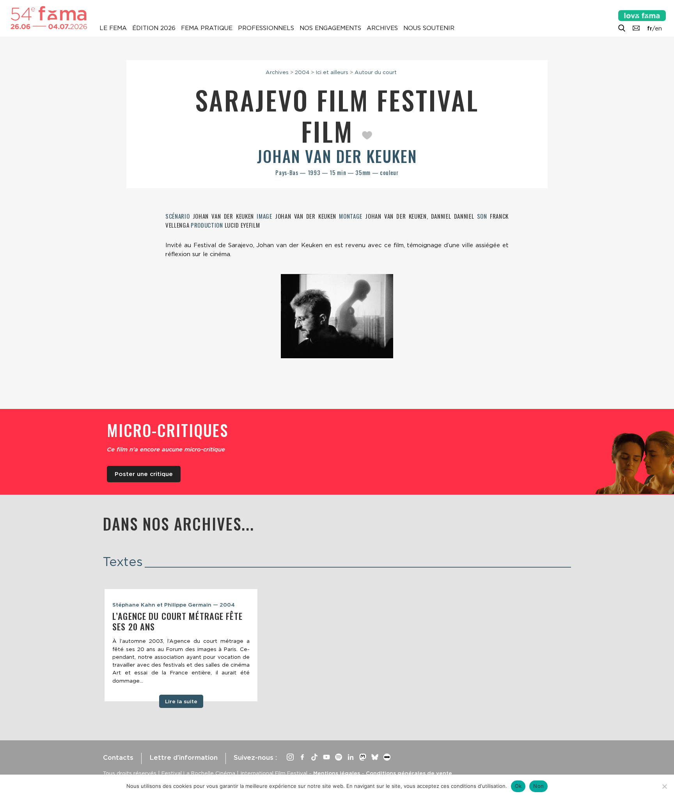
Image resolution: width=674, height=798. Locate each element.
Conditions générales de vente (409, 773)
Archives (382, 28)
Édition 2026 (154, 28)
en (658, 28)
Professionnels (266, 28)
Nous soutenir (428, 28)
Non (538, 786)
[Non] (664, 786)
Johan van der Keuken (337, 156)
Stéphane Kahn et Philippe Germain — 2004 (173, 605)
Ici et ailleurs (332, 72)
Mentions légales (336, 773)
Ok (518, 786)
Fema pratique (206, 28)
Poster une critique (144, 474)
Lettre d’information (183, 757)
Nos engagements (330, 28)
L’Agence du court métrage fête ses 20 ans (177, 621)
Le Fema (113, 28)
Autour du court (376, 72)
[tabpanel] (181, 645)
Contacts (118, 757)
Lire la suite (181, 701)
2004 (302, 72)
